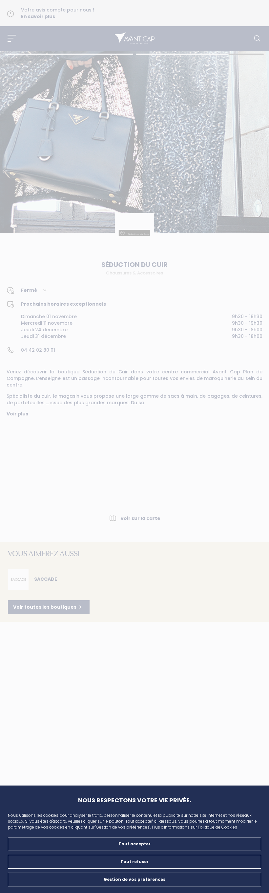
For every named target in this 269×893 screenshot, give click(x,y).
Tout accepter (134, 844)
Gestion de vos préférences (134, 879)
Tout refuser (134, 861)
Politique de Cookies (217, 827)
